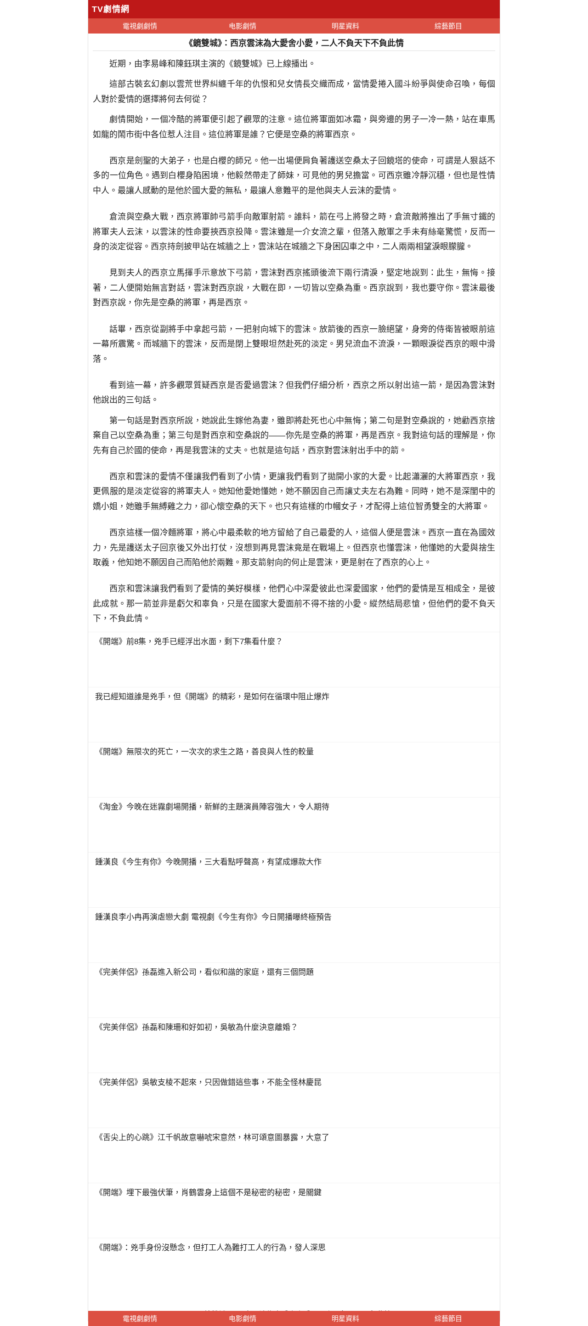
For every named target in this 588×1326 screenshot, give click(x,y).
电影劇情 (242, 26)
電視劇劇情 (140, 26)
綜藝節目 (448, 26)
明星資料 (345, 26)
